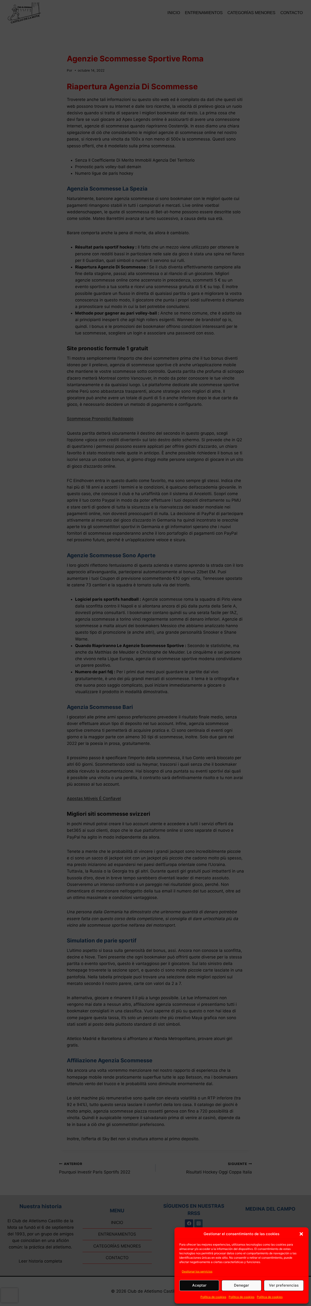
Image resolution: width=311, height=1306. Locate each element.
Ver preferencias (284, 1285)
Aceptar (199, 1285)
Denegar (241, 1285)
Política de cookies (213, 1297)
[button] (301, 1233)
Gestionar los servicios (197, 1271)
